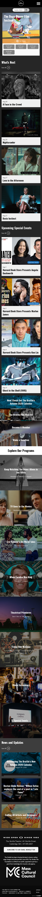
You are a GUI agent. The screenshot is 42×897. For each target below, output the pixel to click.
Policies (4, 893)
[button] (38, 3)
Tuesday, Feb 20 (18, 10)
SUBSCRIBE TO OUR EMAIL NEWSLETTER (21, 850)
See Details (22, 41)
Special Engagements (32, 35)
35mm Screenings (18, 35)
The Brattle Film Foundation (11, 889)
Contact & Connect (25, 891)
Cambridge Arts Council (20, 864)
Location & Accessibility (10, 891)
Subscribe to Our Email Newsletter (20, 893)
